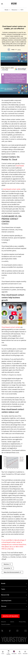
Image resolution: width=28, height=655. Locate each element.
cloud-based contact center (12, 189)
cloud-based (20, 166)
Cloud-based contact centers (11, 327)
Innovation (7, 568)
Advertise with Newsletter (10, 616)
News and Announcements (12, 572)
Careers (12, 621)
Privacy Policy (22, 621)
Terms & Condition (5, 624)
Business (6, 564)
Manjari (13, 49)
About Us (3, 621)
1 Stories (19, 49)
